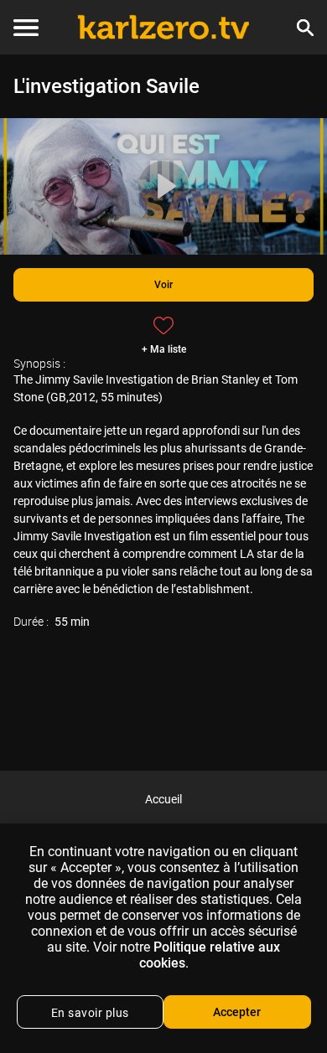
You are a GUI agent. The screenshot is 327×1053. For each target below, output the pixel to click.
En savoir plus (90, 1012)
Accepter (237, 1012)
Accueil (163, 799)
